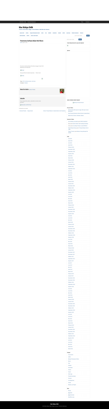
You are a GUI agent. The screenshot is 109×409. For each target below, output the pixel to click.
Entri (70, 392)
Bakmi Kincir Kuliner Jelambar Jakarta (76, 115)
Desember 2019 (71, 209)
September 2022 (71, 151)
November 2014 (71, 331)
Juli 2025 (70, 138)
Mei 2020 (70, 198)
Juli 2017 (70, 263)
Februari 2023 (71, 147)
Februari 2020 (71, 205)
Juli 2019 (70, 215)
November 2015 (71, 305)
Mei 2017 (70, 267)
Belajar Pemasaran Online (35, 32)
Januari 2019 (71, 226)
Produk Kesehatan (75, 32)
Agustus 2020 (71, 192)
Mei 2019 (70, 220)
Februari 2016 (71, 299)
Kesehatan (55, 32)
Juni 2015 (70, 316)
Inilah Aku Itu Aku (23, 22)
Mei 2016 (70, 293)
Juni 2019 (70, 218)
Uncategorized (22, 35)
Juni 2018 (70, 239)
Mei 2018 (70, 241)
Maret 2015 (70, 323)
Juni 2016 (70, 290)
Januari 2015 (71, 327)
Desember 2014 (71, 329)
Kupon (64, 32)
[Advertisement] (44, 10)
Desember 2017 (71, 252)
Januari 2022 (71, 162)
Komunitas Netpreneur (32, 22)
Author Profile (32, 89)
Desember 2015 (71, 303)
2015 (24, 81)
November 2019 (71, 211)
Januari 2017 (71, 275)
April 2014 (70, 346)
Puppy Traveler (71, 131)
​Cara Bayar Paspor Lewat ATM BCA (80, 125)
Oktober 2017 (71, 256)
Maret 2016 (70, 297)
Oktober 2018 (71, 233)
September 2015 (71, 310)
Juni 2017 (70, 265)
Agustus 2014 (71, 338)
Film (46, 32)
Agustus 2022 (71, 153)
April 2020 (70, 200)
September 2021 (71, 168)
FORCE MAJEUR (83, 121)
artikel (27, 32)
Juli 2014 (70, 340)
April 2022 (70, 155)
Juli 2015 (70, 314)
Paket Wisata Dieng (72, 127)
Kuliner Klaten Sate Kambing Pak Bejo (80, 123)
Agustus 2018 (71, 237)
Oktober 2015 (71, 308)
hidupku (49, 32)
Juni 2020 (70, 196)
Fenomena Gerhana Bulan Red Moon (31, 40)
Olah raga (68, 32)
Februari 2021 (71, 181)
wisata (28, 35)
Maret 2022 (70, 157)
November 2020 (71, 185)
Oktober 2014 (71, 333)
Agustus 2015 (71, 312)
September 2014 (71, 335)
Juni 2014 (70, 342)
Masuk (69, 390)
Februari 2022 (71, 160)
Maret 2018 (70, 245)
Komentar (71, 394)
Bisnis (42, 32)
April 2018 (70, 243)
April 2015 (70, 320)
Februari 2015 (71, 325)
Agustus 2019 (71, 213)
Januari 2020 (71, 207)
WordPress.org (71, 397)
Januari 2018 (71, 250)
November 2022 (71, 149)
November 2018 (71, 230)
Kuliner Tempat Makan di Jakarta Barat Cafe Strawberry (54, 110)
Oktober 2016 (71, 282)
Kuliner (59, 32)
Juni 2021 (70, 172)
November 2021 (71, 164)
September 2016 (71, 284)
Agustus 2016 (71, 286)
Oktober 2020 (71, 187)
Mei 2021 (70, 175)
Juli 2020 (70, 194)
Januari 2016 (71, 301)
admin (21, 42)
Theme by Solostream (63, 406)
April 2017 (70, 269)
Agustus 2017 (71, 260)
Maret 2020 (70, 203)
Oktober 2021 (71, 166)
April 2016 (70, 295)
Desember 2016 (71, 278)
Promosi (81, 32)
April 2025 (70, 140)
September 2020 (71, 190)
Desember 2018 (71, 228)
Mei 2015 (70, 318)
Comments (87, 22)
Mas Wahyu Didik (26, 27)
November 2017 (71, 254)
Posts (82, 22)
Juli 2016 (70, 288)
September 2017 (71, 258)
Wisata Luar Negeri (34, 35)
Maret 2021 (70, 179)
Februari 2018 (71, 248)
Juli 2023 (70, 142)
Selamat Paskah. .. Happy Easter (26, 110)
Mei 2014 (70, 344)
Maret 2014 (70, 348)
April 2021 (70, 177)
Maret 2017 (70, 271)
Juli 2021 (70, 170)
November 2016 (71, 280)
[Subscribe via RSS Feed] (25, 104)
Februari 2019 (71, 224)
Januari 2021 (71, 183)
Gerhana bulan (28, 81)
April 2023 (70, 145)
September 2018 (71, 235)
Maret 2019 (70, 222)
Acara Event (22, 32)
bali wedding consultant (73, 121)
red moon (34, 81)
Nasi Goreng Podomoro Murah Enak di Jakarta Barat (78, 113)
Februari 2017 (71, 273)
